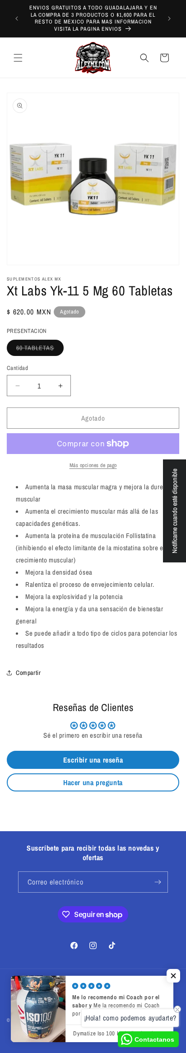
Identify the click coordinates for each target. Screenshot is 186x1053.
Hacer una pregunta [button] (93, 782)
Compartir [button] (28, 673)
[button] (18, 58)
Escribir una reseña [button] (93, 760)
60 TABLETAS (40, 349)
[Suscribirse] (157, 882)
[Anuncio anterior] (17, 18)
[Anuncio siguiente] (169, 18)
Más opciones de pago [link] (93, 465)
